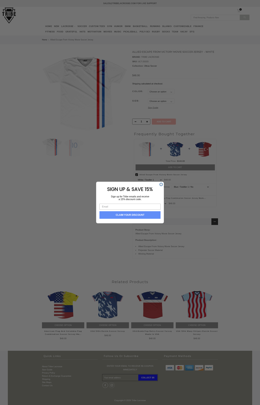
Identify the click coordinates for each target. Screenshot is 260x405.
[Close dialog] (161, 184)
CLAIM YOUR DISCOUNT (130, 215)
